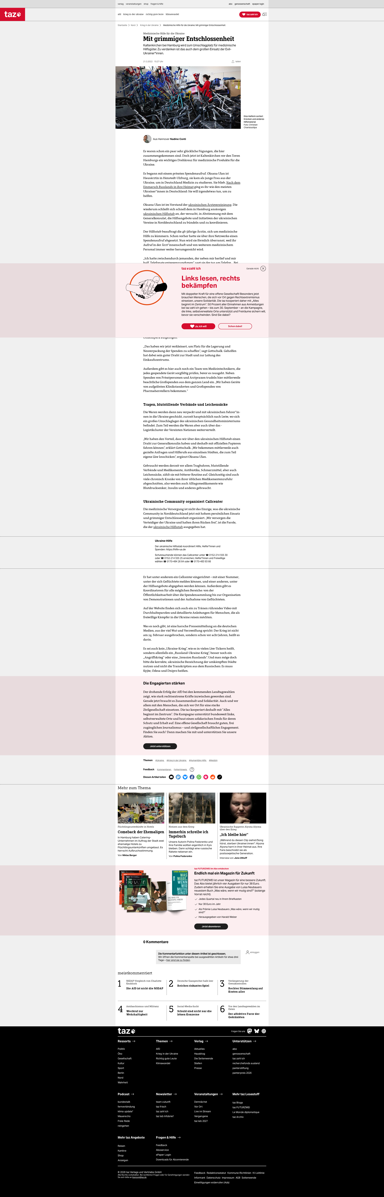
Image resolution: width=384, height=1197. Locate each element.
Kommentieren (164, 769)
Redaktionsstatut (217, 1173)
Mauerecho (124, 1116)
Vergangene (201, 1116)
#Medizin (213, 760)
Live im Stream (202, 1111)
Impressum (228, 1177)
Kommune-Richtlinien (239, 1173)
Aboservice (162, 1150)
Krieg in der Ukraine (149, 25)
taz (127, 1031)
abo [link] (230, 4)
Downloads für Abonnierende (172, 1159)
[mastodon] (249, 1032)
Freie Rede (124, 1121)
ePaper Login (163, 1154)
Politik (121, 1049)
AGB (238, 1177)
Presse (198, 1068)
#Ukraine (159, 760)
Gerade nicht (252, 268)
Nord (133, 25)
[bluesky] (256, 1032)
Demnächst (200, 1101)
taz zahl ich (238, 1058)
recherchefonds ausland (246, 1063)
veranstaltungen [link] (133, 4)
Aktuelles (199, 1049)
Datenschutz (214, 1177)
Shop (121, 1155)
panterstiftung (240, 1068)
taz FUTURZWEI (241, 1107)
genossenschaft (241, 1053)
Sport (121, 1068)
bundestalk (124, 1101)
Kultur (121, 1063)
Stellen (198, 1063)
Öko (120, 1053)
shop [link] (146, 4)
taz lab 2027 (201, 1121)
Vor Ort (198, 1106)
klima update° (125, 1111)
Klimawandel (163, 1063)
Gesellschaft (125, 1058)
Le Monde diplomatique (245, 1112)
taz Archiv (238, 1117)
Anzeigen (123, 1160)
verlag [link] (121, 4)
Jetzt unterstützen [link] (160, 746)
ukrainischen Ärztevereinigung (209, 204)
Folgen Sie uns (238, 1031)
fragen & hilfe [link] (157, 4)
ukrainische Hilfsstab (168, 527)
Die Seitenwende (203, 1058)
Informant (200, 1177)
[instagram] (263, 1032)
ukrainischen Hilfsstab (159, 213)
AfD (158, 1049)
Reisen (121, 1146)
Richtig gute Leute (166, 1058)
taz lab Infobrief (165, 1116)
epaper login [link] (258, 4)
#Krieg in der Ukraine (177, 760)
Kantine (122, 1150)
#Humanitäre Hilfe (198, 760)
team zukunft (163, 1101)
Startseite (122, 25)
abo (234, 1049)
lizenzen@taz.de (139, 1177)
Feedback (161, 1145)
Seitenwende (249, 1177)
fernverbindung (126, 1106)
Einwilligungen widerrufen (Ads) (211, 1182)
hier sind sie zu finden (178, 960)
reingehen (123, 1125)
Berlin (121, 1072)
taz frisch (161, 1106)
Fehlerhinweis (180, 769)
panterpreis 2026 (242, 1072)
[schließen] (263, 269)
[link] (120, 14)
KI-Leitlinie (258, 1173)
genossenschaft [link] (242, 4)
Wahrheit (123, 1082)
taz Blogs (237, 1102)
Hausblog (199, 1053)
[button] (264, 14)
